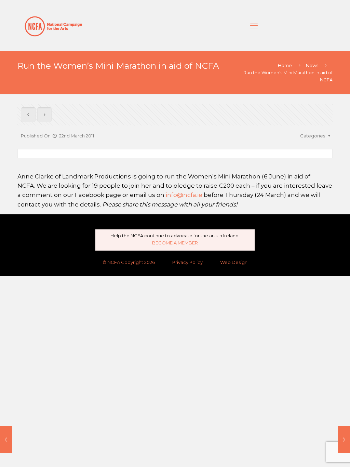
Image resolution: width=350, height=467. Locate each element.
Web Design (233, 262)
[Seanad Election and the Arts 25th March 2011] (344, 439)
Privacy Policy (187, 262)
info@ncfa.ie (184, 194)
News (312, 65)
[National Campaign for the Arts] (53, 25)
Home (285, 65)
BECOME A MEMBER (175, 242)
